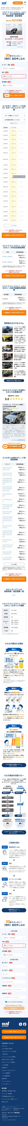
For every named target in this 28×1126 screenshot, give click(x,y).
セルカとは (4, 1046)
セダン (14, 595)
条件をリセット (14, 123)
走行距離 (4, 82)
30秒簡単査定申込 (18, 3)
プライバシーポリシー (11, 1107)
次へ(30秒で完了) (14, 95)
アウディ (2, 9)
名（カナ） (5, 970)
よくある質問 (5, 1065)
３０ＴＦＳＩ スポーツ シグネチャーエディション (7, 506)
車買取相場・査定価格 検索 (17, 7)
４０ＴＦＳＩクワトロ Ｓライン (7, 512)
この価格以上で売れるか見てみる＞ (14, 235)
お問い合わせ (16, 1110)
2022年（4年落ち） (7, 256)
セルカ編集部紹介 (6, 1075)
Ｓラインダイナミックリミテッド (7, 553)
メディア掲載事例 (6, 1073)
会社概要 (3, 1107)
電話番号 (4, 986)
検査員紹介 (4, 1078)
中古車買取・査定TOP (5, 7)
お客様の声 (4, 1067)
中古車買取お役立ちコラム (8, 1096)
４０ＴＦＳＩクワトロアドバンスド (7, 474)
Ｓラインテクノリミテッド (7, 540)
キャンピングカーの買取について (9, 1099)
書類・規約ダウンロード (7, 1110)
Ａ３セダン (8, 9)
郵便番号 (4, 993)
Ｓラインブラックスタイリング (7, 468)
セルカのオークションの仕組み (9, 1051)
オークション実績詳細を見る (18, 440)
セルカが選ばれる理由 (7, 1048)
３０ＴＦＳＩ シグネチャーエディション (7, 546)
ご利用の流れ (5, 1054)
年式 (3, 72)
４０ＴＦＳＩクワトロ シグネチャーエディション (7, 488)
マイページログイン (6, 1081)
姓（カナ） (5, 962)
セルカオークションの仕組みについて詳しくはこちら (13, 832)
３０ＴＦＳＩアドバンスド (7, 526)
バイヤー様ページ (6, 1084)
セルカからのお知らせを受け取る (15, 1002)
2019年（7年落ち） (7, 262)
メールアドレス (6, 978)
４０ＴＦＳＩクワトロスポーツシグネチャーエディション (7, 533)
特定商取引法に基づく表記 (18, 1108)
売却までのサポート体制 (7, 1059)
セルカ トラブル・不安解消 (8, 1062)
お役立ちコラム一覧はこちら (13, 380)
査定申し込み (5, 1101)
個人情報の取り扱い (14, 1005)
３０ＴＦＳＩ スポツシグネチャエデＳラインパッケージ (7, 519)
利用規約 (7, 1005)
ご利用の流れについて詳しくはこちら (13, 910)
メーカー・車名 (6, 65)
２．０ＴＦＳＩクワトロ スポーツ (7, 558)
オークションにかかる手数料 (8, 1056)
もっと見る (14, 225)
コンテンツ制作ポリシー (7, 1108)
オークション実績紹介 (7, 1093)
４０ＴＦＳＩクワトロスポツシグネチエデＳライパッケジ (7, 481)
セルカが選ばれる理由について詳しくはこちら (13, 765)
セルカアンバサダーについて (8, 1070)
